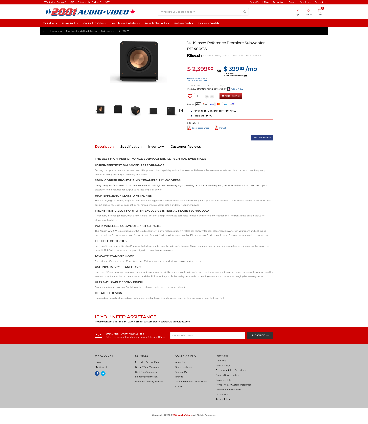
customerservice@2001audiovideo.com (167, 321)
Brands (179, 376)
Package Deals (182, 23)
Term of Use (222, 394)
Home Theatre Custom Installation (234, 384)
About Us (180, 362)
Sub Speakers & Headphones (81, 31)
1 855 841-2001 (125, 321)
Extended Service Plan (147, 362)
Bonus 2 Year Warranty (147, 367)
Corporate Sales (224, 380)
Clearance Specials (208, 23)
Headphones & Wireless (124, 23)
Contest (179, 386)
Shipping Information (146, 376)
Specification (131, 147)
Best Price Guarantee (196, 78)
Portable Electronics (156, 23)
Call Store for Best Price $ (198, 81)
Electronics (56, 31)
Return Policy (223, 365)
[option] (139, 72)
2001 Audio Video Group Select (191, 381)
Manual (222, 128)
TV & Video (49, 23)
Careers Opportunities (227, 375)
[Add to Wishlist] (190, 96)
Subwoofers (107, 31)
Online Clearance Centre (228, 389)
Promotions (222, 355)
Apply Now (237, 88)
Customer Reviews (185, 147)
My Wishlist (101, 367)
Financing (221, 360)
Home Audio (69, 23)
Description (104, 147)
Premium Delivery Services (149, 381)
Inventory (156, 147)
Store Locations (183, 367)
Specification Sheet (200, 128)
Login (98, 362)
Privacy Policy (223, 399)
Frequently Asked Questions (231, 370)
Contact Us (181, 372)
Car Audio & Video (93, 23)
